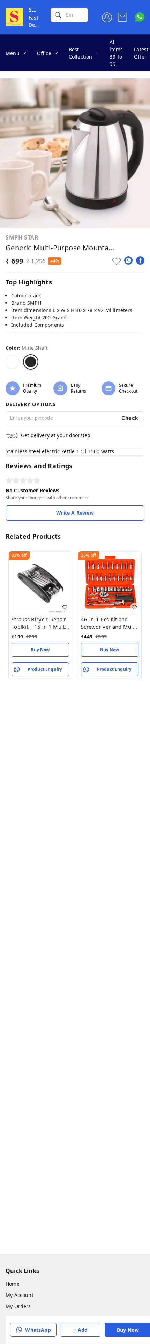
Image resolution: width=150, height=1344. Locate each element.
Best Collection (80, 53)
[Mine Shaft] (30, 362)
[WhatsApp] (128, 260)
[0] (122, 17)
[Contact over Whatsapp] (139, 17)
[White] (13, 362)
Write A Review (74, 512)
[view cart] (122, 17)
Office (44, 53)
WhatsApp (38, 1330)
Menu (13, 53)
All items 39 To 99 (116, 53)
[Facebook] (140, 260)
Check (130, 418)
